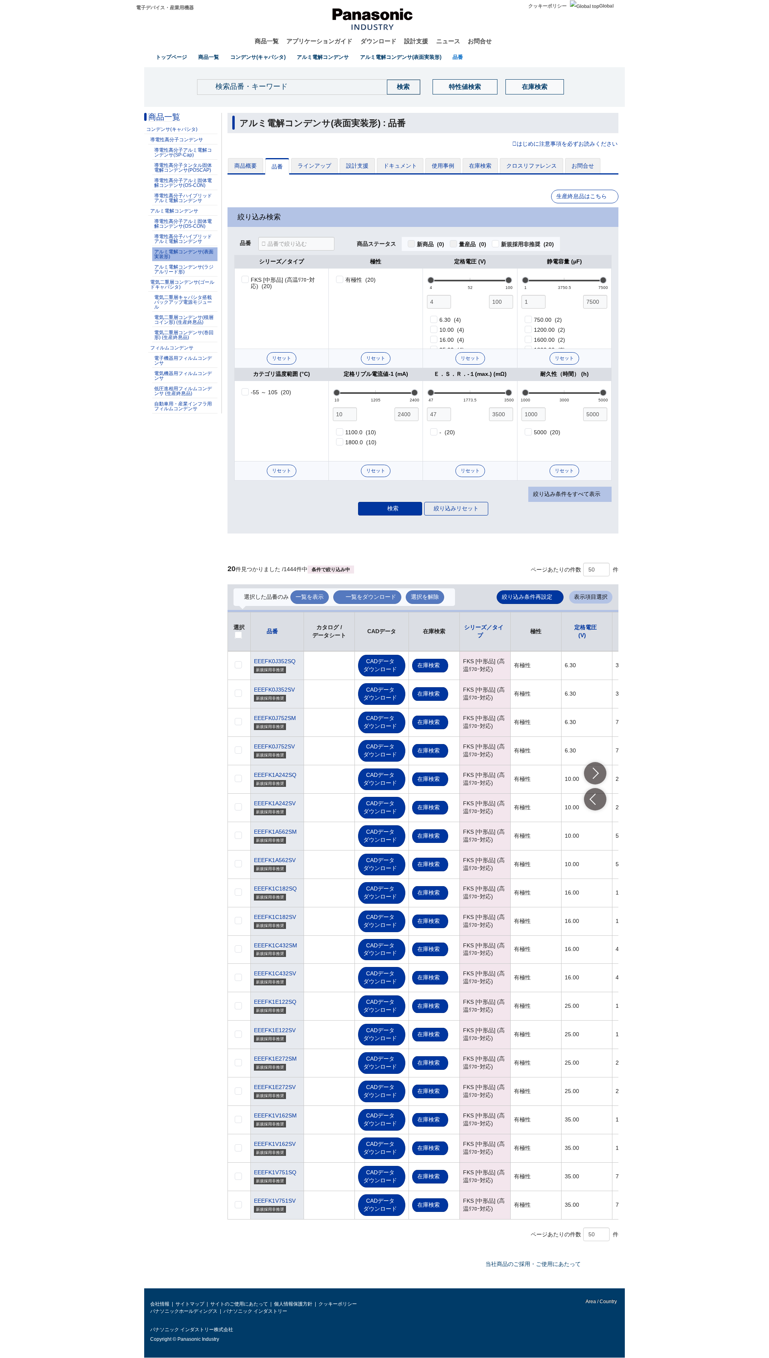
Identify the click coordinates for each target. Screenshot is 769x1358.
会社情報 (159, 1304)
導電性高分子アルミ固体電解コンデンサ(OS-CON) (183, 183)
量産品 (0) (472, 244)
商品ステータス (376, 244)
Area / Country (601, 1301)
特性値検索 (465, 86)
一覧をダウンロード (371, 597)
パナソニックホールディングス (183, 1311)
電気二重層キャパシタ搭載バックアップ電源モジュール (183, 302)
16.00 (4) (451, 340)
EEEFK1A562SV (275, 860)
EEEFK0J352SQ (275, 661)
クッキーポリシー (547, 6)
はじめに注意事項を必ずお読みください (567, 144)
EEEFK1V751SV (275, 1201)
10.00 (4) (451, 330)
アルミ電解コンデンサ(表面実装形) (400, 57)
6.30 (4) (450, 320)
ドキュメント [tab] (400, 165)
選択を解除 (425, 597)
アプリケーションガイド (319, 41)
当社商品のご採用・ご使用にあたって (533, 1264)
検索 (393, 508)
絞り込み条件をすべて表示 (566, 494)
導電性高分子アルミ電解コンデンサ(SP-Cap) (183, 152)
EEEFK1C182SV (275, 917)
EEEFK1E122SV (275, 1030)
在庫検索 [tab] (480, 165)
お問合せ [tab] (583, 165)
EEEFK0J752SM (275, 718)
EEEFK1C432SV (275, 973)
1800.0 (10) (360, 442)
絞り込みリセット (456, 508)
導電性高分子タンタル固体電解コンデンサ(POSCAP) (183, 167)
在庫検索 (535, 86)
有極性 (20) (360, 280)
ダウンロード (378, 41)
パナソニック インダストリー (255, 1311)
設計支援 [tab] (357, 165)
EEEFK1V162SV (275, 1144)
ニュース (448, 41)
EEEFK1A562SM (275, 831)
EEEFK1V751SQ (275, 1172)
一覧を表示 (310, 597)
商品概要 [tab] (245, 165)
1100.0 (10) (360, 432)
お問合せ (480, 41)
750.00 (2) (548, 320)
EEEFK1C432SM (275, 945)
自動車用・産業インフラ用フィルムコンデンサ (183, 406)
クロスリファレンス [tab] (531, 165)
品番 (458, 57)
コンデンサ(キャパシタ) (258, 57)
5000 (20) (547, 432)
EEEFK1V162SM (275, 1115)
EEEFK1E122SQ (275, 1002)
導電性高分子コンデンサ (176, 139)
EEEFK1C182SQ (275, 888)
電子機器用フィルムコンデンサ (183, 360)
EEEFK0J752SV (274, 746)
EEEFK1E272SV (275, 1087)
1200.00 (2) (549, 330)
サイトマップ (189, 1304)
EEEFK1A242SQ (275, 775)
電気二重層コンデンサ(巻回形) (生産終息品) (183, 335)
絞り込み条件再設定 (527, 597)
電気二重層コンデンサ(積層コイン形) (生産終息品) (183, 320)
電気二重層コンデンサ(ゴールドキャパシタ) (182, 284)
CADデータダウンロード (380, 665)
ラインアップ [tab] (314, 165)
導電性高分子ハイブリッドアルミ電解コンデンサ (183, 198)
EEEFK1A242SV (275, 803)
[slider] (431, 280)
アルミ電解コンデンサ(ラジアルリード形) (183, 269)
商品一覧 (267, 41)
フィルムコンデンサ (171, 348)
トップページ (171, 57)
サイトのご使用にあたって (239, 1304)
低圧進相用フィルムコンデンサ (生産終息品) (183, 391)
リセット (281, 358)
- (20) (447, 432)
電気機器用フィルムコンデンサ (183, 376)
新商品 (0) (430, 244)
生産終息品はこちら (581, 196)
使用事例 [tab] (443, 165)
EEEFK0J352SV (274, 689)
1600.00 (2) (549, 340)
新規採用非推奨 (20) (527, 244)
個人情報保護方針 (293, 1304)
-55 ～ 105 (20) (271, 392)
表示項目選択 (591, 597)
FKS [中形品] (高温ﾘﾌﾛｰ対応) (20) (283, 283)
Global (606, 6)
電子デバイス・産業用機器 (165, 7)
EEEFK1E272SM (275, 1058)
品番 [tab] (277, 166)
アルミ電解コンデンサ (323, 57)
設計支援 (416, 41)
